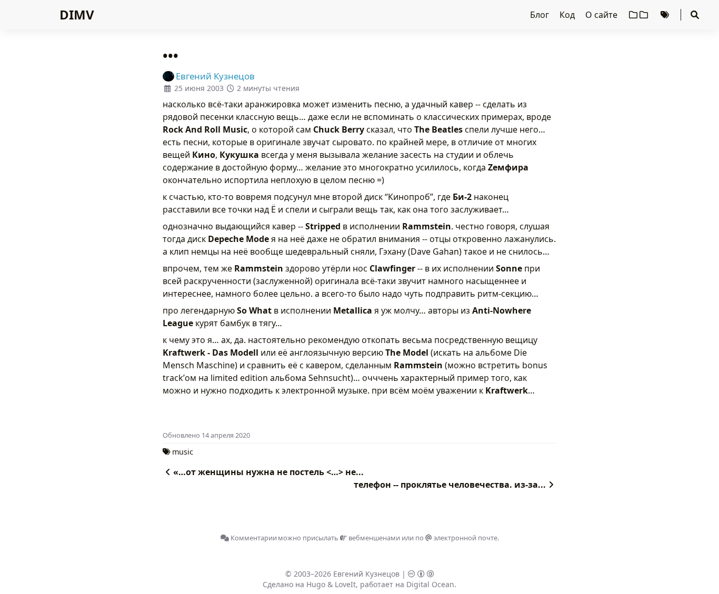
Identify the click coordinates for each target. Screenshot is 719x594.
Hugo (315, 584)
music (182, 452)
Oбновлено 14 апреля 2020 (206, 435)
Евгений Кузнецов (366, 574)
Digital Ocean (430, 584)
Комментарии (253, 537)
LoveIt (345, 584)
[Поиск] (695, 14)
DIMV (76, 14)
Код (568, 15)
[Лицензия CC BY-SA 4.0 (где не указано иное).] (421, 574)
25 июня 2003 (199, 88)
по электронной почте (456, 537)
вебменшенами (373, 537)
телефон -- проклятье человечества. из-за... (450, 484)
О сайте (602, 15)
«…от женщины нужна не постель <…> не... (268, 472)
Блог (540, 15)
